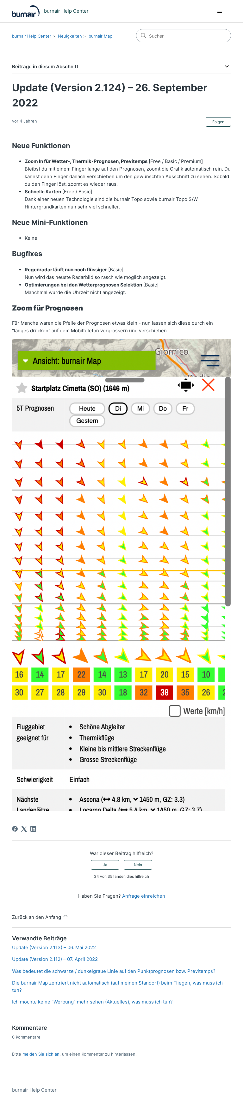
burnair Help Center (31, 36)
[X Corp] (24, 829)
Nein (138, 864)
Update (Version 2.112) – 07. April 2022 (55, 959)
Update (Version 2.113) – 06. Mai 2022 (54, 947)
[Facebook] (15, 829)
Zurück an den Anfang (37, 917)
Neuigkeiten (70, 36)
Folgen (218, 121)
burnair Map (100, 36)
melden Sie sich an (40, 1054)
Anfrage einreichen (143, 896)
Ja (105, 864)
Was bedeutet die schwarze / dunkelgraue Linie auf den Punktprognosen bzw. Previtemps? (113, 971)
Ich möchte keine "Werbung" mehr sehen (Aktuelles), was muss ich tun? (92, 1002)
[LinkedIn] (33, 829)
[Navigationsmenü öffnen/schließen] (220, 11)
